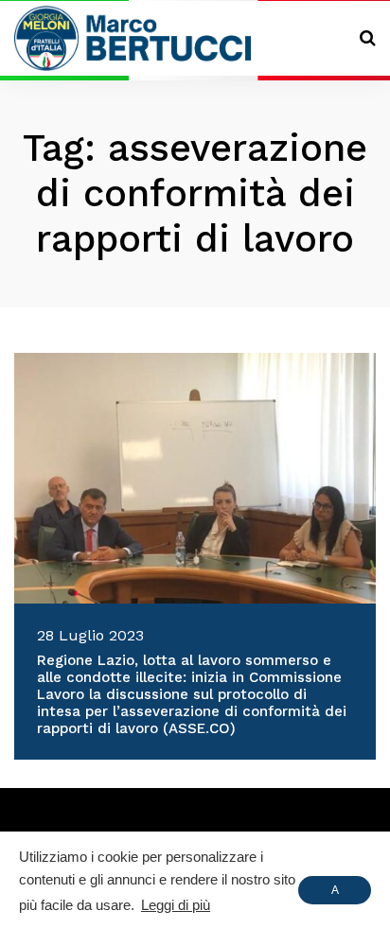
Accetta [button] (334, 894)
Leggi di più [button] (175, 905)
